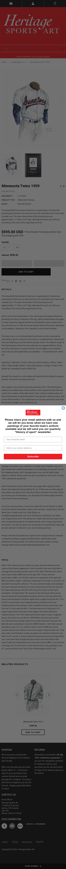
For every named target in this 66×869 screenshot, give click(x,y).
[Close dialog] (63, 407)
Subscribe (33, 456)
